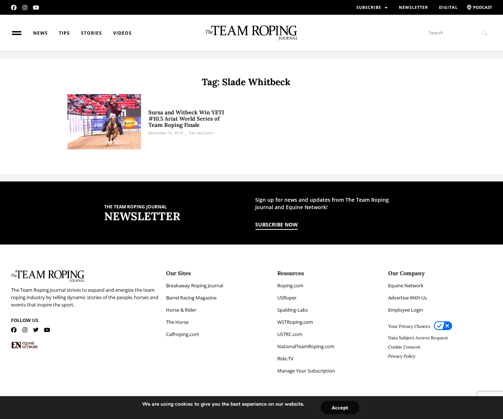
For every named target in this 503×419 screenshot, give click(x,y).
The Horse (177, 322)
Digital (448, 7)
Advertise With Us (407, 297)
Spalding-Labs (292, 310)
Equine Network (405, 285)
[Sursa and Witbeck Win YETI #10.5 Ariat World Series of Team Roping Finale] (104, 121)
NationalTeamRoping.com (305, 346)
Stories (91, 33)
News (40, 33)
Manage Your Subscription (306, 370)
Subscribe (368, 7)
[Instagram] (25, 7)
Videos (122, 33)
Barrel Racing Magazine (191, 297)
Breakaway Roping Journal (194, 285)
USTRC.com (289, 334)
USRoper (286, 297)
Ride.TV (285, 358)
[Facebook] (14, 7)
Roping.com (290, 285)
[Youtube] (36, 7)
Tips (64, 33)
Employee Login (405, 310)
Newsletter (413, 7)
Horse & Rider (181, 310)
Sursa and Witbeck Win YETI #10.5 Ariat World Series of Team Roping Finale (186, 118)
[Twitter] (36, 330)
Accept (340, 407)
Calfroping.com (182, 334)
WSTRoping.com (295, 322)
